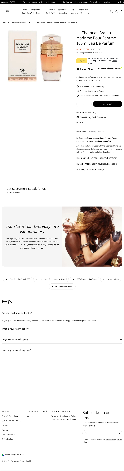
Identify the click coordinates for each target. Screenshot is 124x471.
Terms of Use (110, 439)
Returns (5, 430)
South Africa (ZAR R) (13, 454)
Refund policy (7, 439)
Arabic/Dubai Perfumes (19, 22)
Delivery (5, 425)
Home (4, 22)
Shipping (80, 52)
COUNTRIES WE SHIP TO (11, 420)
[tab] (81, 132)
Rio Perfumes (13, 461)
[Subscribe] (119, 433)
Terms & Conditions (10, 416)
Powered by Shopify (27, 461)
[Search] (111, 11)
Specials (30, 416)
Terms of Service (8, 434)
